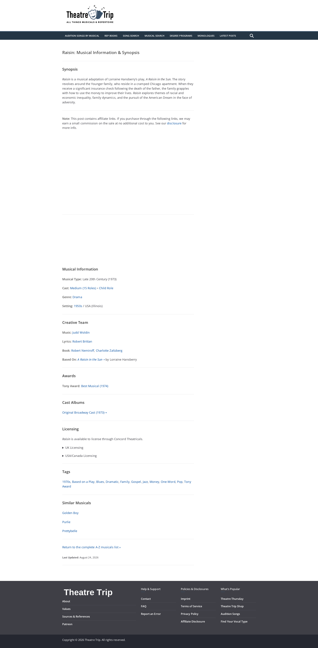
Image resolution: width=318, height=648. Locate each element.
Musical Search (154, 35)
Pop (180, 482)
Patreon (67, 624)
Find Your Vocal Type (234, 621)
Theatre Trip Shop (232, 606)
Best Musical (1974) (94, 386)
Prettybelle (69, 531)
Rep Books (111, 35)
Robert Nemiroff (82, 350)
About (66, 601)
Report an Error (151, 614)
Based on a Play (83, 482)
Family (125, 482)
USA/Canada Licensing (81, 456)
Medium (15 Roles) (83, 288)
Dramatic (112, 482)
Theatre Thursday (232, 599)
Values (66, 609)
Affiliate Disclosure (193, 621)
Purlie (66, 522)
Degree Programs (181, 35)
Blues (100, 482)
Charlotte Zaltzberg (109, 350)
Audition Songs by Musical (82, 35)
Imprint (185, 599)
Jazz (145, 482)
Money (154, 482)
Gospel (136, 482)
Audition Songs (230, 614)
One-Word (168, 482)
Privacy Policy (189, 614)
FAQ (143, 606)
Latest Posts (228, 35)
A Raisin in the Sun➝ (91, 359)
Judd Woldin (81, 332)
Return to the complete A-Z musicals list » (91, 547)
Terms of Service (191, 606)
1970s (66, 482)
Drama (77, 297)
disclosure (174, 123)
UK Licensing (74, 448)
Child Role (106, 288)
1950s (78, 306)
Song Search (131, 35)
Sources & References (76, 616)
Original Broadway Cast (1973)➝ (84, 412)
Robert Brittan (82, 341)
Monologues (206, 35)
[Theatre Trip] (88, 589)
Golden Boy (70, 513)
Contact (146, 599)
